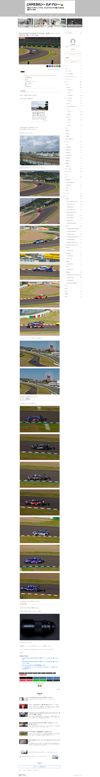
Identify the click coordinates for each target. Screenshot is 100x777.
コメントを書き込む (40, 766)
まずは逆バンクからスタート (31, 81)
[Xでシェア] (47, 66)
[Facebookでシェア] (50, 66)
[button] (59, 66)
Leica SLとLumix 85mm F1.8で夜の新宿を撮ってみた (33, 665)
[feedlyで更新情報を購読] (39, 686)
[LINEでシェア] (57, 66)
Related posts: (28, 86)
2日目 (27, 79)
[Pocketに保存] (55, 66)
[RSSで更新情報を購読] (41, 686)
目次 (28, 77)
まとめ (27, 84)
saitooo (73, 44)
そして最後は (28, 83)
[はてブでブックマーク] (52, 66)
